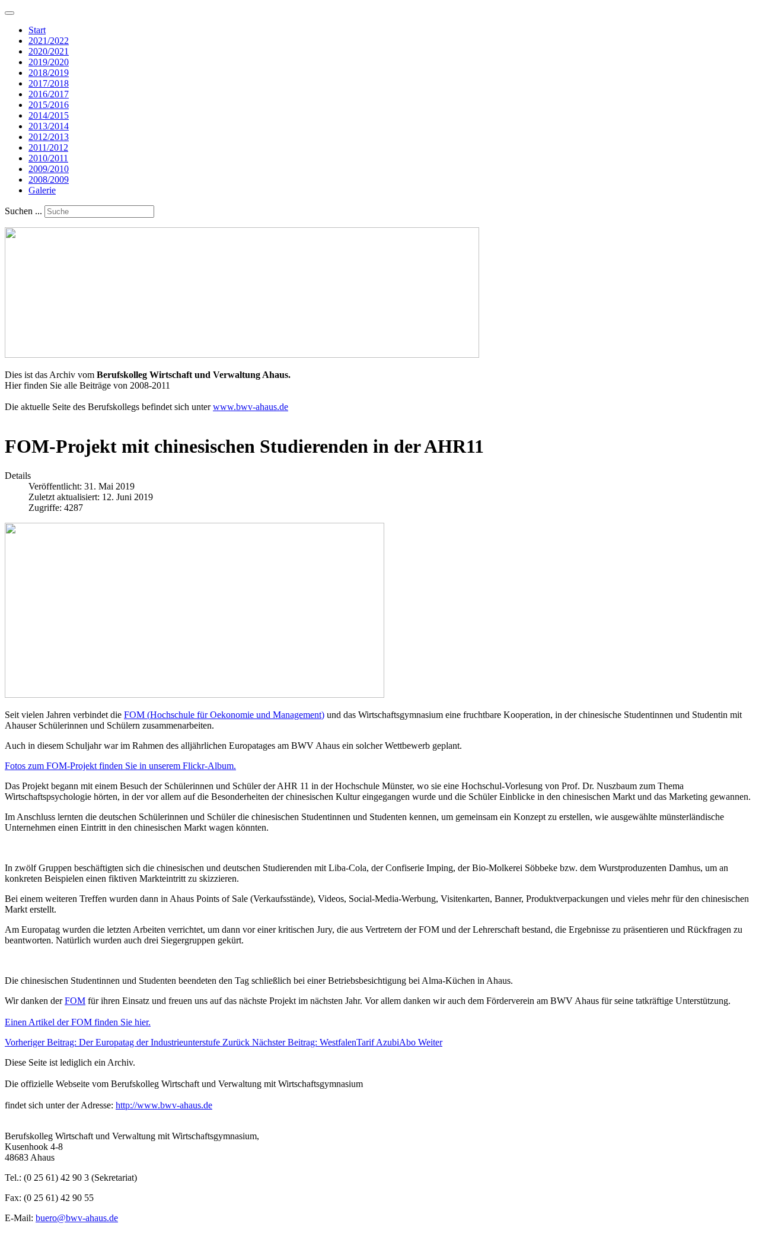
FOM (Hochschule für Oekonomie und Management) (224, 715)
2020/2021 (48, 51)
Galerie (42, 190)
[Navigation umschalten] (9, 13)
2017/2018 (48, 83)
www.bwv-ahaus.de (250, 407)
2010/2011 (48, 158)
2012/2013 (48, 137)
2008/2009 (48, 179)
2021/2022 (48, 41)
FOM (75, 1001)
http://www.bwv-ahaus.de (164, 1105)
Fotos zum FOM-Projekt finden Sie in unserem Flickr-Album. (120, 766)
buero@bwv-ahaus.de (77, 1218)
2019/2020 (48, 62)
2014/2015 (48, 115)
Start (37, 30)
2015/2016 (48, 105)
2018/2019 (48, 73)
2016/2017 (48, 94)
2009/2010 (48, 169)
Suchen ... (23, 211)
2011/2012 (48, 147)
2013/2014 (48, 126)
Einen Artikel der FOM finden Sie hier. (78, 1022)
